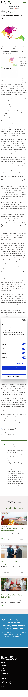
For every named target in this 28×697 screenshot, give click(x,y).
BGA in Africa (4, 673)
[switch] (24, 349)
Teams (3, 670)
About (3, 662)
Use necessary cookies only (14, 376)
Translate (17, 8)
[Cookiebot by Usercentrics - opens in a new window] (20, 320)
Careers (3, 676)
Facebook (9, 682)
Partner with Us (14, 641)
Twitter (6, 682)
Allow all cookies (14, 367)
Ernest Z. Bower (12, 444)
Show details (20, 363)
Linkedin (2, 682)
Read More (10, 489)
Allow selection (14, 372)
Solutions (3, 665)
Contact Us (4, 678)
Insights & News (5, 668)
